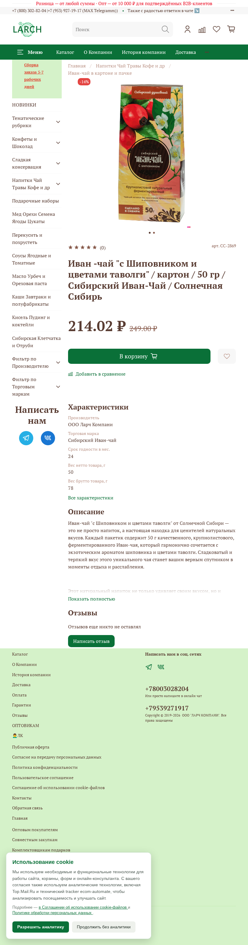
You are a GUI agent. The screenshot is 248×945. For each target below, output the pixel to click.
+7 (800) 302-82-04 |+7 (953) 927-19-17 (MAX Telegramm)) (65, 10)
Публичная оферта (30, 747)
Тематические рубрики (28, 122)
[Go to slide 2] (154, 233)
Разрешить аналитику (40, 926)
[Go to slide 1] (150, 233)
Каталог (65, 52)
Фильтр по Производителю (30, 362)
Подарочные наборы (35, 200)
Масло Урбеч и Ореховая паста (29, 280)
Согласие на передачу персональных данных (56, 757)
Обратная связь (27, 808)
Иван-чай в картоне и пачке (100, 73)
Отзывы (20, 715)
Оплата (19, 695)
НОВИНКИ (24, 104)
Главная (77, 65)
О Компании (98, 52)
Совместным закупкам (34, 839)
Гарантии (21, 705)
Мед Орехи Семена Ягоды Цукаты (33, 218)
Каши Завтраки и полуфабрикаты (31, 300)
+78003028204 (167, 688)
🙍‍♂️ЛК (17, 735)
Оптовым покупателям (35, 829)
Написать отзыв (91, 641)
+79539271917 (167, 708)
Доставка (185, 52)
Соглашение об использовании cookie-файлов (58, 787)
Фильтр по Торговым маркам (24, 386)
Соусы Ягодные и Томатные (31, 259)
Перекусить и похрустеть (27, 238)
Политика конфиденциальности (45, 767)
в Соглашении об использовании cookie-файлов (83, 907)
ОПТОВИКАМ (25, 725)
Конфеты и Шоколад (24, 143)
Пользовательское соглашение (42, 777)
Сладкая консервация (26, 163)
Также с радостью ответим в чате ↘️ (164, 10)
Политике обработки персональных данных (52, 912)
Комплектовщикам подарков (41, 850)
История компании (144, 52)
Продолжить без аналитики (104, 926)
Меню (35, 52)
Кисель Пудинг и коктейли (31, 321)
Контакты (21, 798)
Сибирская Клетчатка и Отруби (36, 342)
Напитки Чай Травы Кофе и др (130, 65)
